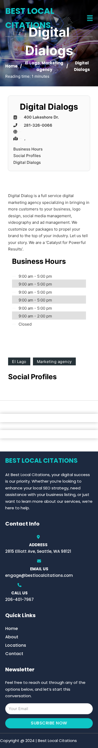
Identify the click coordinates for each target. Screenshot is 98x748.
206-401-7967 (19, 599)
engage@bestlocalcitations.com (39, 575)
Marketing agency (54, 361)
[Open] (90, 18)
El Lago (32, 63)
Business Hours (28, 149)
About (11, 637)
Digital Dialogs (27, 162)
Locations (15, 645)
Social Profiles (27, 155)
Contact (14, 654)
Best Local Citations (29, 18)
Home (11, 66)
